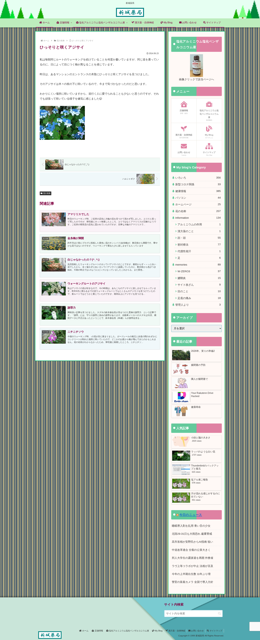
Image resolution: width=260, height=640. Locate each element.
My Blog (158, 630)
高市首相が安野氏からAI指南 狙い (192, 541)
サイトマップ (215, 630)
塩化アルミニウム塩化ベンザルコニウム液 (128, 630)
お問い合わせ (197, 630)
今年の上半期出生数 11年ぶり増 (191, 574)
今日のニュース (190, 514)
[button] (219, 613)
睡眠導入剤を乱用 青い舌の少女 (191, 525)
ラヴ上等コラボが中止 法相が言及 (192, 566)
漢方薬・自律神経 (176, 630)
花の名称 (46, 193)
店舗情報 (98, 630)
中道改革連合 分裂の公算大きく (191, 549)
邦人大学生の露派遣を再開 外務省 (192, 557)
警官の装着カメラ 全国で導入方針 (192, 582)
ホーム (85, 630)
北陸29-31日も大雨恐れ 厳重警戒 (192, 533)
